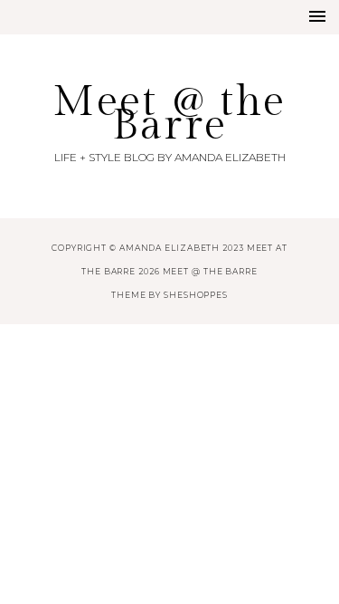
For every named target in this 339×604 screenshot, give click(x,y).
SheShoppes (196, 295)
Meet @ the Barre (169, 113)
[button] (317, 16)
